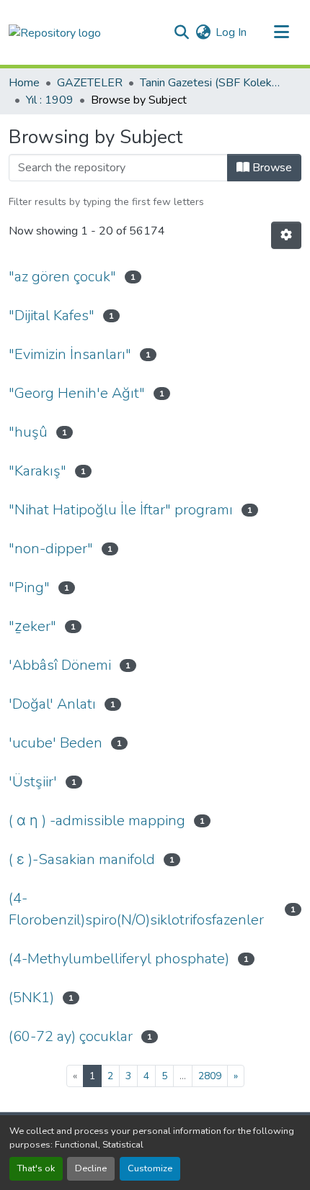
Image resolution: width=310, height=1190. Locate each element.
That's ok (36, 1168)
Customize (150, 1168)
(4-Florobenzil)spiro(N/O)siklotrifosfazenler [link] (136, 909)
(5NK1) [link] (31, 997)
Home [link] (24, 83)
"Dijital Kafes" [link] (51, 315)
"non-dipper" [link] (51, 548)
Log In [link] (231, 32)
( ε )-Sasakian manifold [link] (82, 859)
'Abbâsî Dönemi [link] (60, 665)
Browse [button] (270, 168)
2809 (209, 1076)
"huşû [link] (28, 432)
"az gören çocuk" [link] (62, 276)
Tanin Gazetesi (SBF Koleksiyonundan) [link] (212, 83)
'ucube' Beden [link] (55, 743)
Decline (91, 1168)
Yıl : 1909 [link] (50, 100)
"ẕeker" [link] (32, 626)
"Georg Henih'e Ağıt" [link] (77, 393)
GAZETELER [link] (90, 83)
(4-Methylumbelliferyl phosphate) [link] (119, 958)
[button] (55, 32)
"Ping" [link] (29, 587)
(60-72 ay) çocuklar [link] (71, 1036)
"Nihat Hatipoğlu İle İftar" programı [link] (121, 509)
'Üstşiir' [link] (33, 781)
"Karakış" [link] (37, 471)
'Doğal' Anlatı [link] (52, 704)
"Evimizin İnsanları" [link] (70, 354)
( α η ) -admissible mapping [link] (97, 820)
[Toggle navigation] (281, 32)
